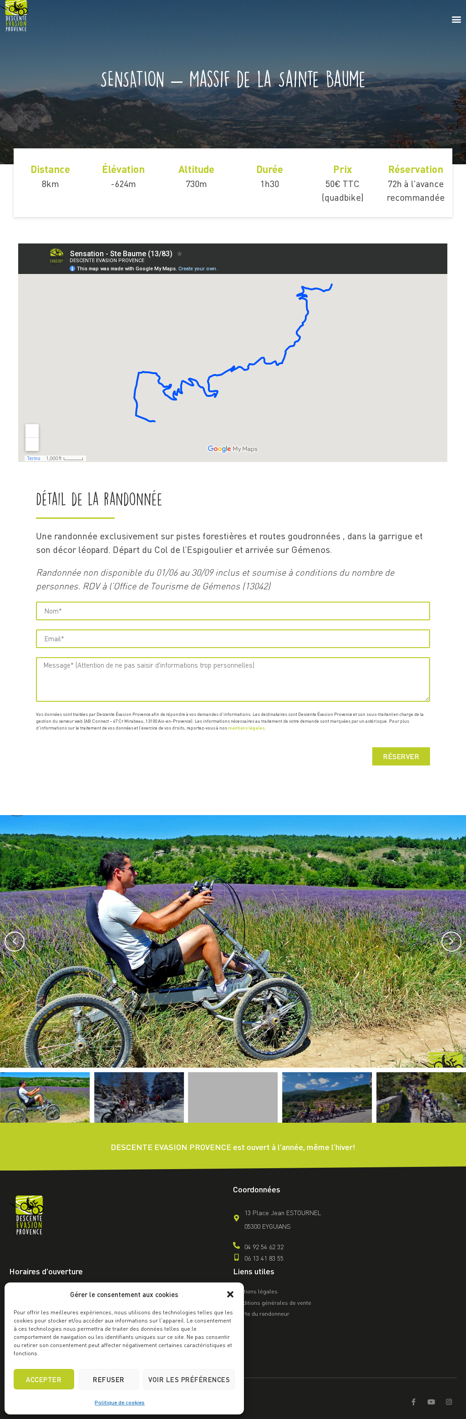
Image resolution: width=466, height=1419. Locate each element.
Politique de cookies (120, 1402)
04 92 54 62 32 (264, 1246)
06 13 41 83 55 (264, 1258)
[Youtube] (431, 1402)
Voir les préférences (189, 1379)
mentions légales (246, 727)
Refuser (109, 1379)
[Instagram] (449, 1402)
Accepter (43, 1379)
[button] (230, 1294)
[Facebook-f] (413, 1402)
